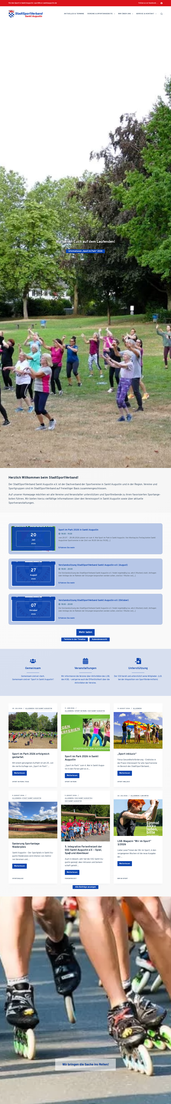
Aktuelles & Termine (74, 14)
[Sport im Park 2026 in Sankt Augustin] (85, 733)
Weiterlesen (19, 774)
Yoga (27, 782)
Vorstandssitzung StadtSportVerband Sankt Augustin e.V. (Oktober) (93, 600)
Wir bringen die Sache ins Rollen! (85, 1065)
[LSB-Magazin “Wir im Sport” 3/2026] (138, 817)
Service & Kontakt (145, 14)
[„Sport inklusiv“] (138, 730)
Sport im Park (18, 782)
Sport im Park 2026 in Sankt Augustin (78, 529)
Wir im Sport (122, 879)
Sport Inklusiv (123, 782)
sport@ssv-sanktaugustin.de (45, 3)
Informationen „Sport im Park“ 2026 (85, 251)
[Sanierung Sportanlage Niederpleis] (33, 820)
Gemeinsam (33, 668)
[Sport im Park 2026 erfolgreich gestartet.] (33, 730)
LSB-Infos (145, 796)
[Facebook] (161, 3)
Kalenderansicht (99, 639)
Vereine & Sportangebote (100, 14)
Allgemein (29, 709)
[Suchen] (161, 14)
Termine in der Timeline (74, 639)
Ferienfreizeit (71, 879)
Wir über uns (124, 14)
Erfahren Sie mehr (66, 548)
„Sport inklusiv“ (127, 754)
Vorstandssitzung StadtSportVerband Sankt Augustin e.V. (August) (93, 565)
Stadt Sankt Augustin (31, 798)
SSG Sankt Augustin (83, 798)
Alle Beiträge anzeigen (85, 887)
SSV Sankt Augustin (43, 709)
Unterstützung (138, 668)
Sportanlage (17, 879)
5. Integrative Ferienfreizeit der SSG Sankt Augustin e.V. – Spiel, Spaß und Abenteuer (83, 850)
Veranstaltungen (85, 668)
